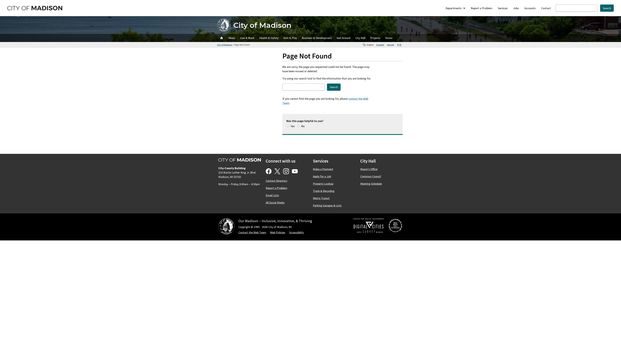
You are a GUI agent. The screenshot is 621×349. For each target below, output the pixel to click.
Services (503, 8)
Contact (546, 8)
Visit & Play (290, 38)
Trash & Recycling (323, 191)
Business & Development (317, 38)
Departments (454, 8)
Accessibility (296, 232)
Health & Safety (268, 38)
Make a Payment (323, 169)
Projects (375, 38)
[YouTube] (295, 171)
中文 (399, 44)
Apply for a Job (322, 176)
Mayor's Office (368, 169)
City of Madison (262, 25)
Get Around (343, 38)
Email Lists (272, 195)
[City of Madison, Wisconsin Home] (226, 227)
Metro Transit (321, 198)
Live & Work (247, 38)
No (303, 126)
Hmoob (390, 44)
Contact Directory (276, 181)
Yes (293, 126)
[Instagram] (286, 171)
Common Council (370, 176)
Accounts (530, 8)
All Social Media (275, 202)
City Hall (360, 38)
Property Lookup (323, 183)
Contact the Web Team (252, 232)
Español (380, 44)
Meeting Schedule (371, 183)
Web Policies (277, 232)
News (231, 38)
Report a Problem (481, 8)
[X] (277, 171)
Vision (388, 38)
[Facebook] (269, 171)
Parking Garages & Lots (327, 205)
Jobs (516, 8)
